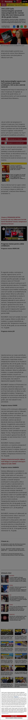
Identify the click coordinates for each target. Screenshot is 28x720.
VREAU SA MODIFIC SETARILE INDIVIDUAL (13, 718)
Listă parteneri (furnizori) (4, 713)
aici (1, 702)
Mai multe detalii (16, 696)
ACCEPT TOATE (14, 716)
